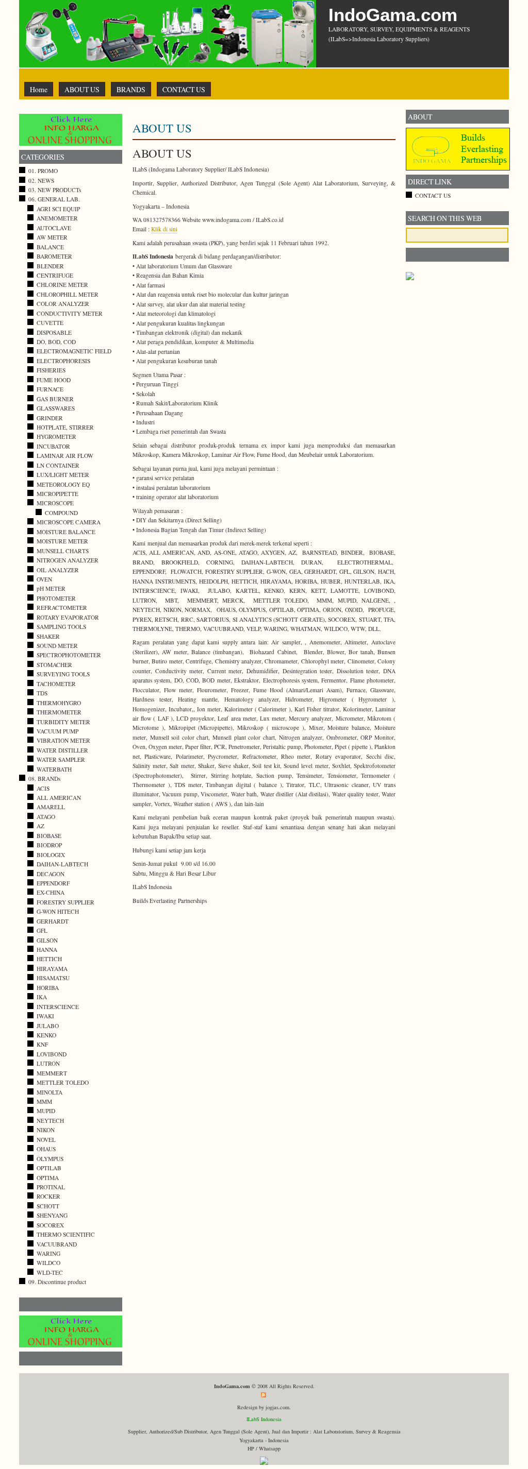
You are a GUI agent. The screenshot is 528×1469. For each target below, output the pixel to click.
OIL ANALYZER (58, 570)
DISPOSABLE (54, 332)
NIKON (46, 1130)
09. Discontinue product (57, 1282)
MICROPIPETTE (57, 494)
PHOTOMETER (56, 598)
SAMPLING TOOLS (61, 626)
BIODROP (49, 845)
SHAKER (48, 636)
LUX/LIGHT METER (63, 475)
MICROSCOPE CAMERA (69, 522)
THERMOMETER (59, 712)
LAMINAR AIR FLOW (65, 455)
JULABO (48, 1026)
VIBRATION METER (63, 740)
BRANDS (131, 89)
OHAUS (46, 1149)
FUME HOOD (54, 380)
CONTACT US (183, 89)
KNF (42, 1044)
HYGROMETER (56, 436)
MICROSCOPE (55, 503)
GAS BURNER (55, 399)
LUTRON (48, 1063)
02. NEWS (41, 180)
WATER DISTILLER (62, 750)
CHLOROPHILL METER (67, 294)
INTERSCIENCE (58, 1007)
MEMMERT (52, 1073)
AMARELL (51, 807)
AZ (40, 826)
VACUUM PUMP (57, 731)
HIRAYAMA (52, 968)
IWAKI (45, 1016)
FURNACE (50, 389)
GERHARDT (53, 921)
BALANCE (50, 247)
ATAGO (46, 817)
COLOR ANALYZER (63, 304)
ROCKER (48, 1196)
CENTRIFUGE (55, 275)
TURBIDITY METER (63, 722)
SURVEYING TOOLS (63, 674)
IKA (42, 997)
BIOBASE (49, 836)
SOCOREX (50, 1225)
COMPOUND (61, 513)
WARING (48, 1253)
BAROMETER (54, 256)
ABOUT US (82, 89)
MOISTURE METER (62, 541)
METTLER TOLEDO (63, 1082)
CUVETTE (50, 323)
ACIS (43, 788)
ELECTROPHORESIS (63, 361)
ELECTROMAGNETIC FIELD (74, 351)
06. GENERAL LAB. (54, 199)
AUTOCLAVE (54, 228)
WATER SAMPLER (61, 759)
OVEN (44, 579)
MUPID (46, 1111)
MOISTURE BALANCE (66, 532)
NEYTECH (50, 1120)
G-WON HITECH (58, 911)
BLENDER (50, 266)
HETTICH (49, 959)
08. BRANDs (44, 778)
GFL (42, 930)
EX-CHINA (50, 892)
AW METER (52, 237)
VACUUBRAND (57, 1244)
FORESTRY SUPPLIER (65, 902)
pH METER (51, 588)
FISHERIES (51, 370)
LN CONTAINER (58, 465)
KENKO (46, 1035)
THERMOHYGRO (59, 703)
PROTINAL (51, 1187)
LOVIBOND (52, 1054)
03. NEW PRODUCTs (54, 190)
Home (38, 89)
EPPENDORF (53, 883)
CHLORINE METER (62, 284)
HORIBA (48, 988)
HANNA (47, 949)
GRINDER (50, 418)
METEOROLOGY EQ (63, 484)
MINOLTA (49, 1092)
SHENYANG (52, 1215)
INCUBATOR (53, 446)
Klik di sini (164, 229)
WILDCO (48, 1263)
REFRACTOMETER (62, 607)
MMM (44, 1101)
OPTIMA (48, 1178)
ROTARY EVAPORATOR (68, 617)
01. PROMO (43, 171)
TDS (42, 693)
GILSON (47, 940)
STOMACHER (54, 665)
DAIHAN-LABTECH (62, 864)
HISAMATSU (53, 978)
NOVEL (46, 1139)
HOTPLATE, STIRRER (65, 427)
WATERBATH (54, 769)
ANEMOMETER (57, 218)
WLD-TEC (50, 1272)
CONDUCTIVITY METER (70, 313)
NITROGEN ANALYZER (67, 560)
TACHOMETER (56, 684)
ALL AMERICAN (59, 797)
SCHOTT (48, 1206)
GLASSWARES (56, 408)
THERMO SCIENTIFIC (66, 1234)
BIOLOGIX (51, 855)
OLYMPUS (50, 1159)
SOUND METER (57, 646)
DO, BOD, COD (56, 342)
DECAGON (50, 874)
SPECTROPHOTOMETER (69, 655)
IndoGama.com (392, 15)
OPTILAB (49, 1168)
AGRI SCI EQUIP (58, 209)
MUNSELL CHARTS (63, 551)
